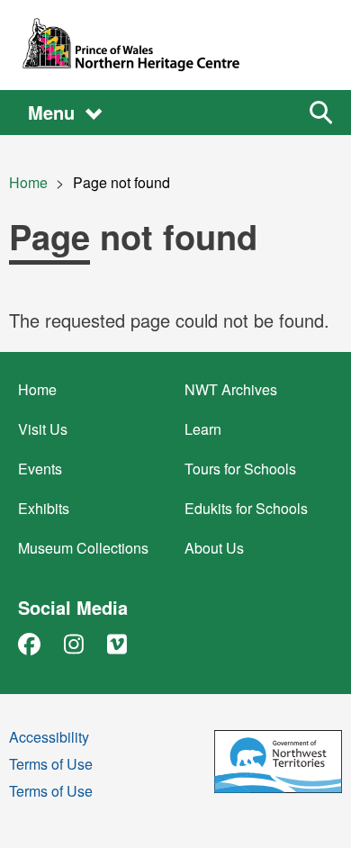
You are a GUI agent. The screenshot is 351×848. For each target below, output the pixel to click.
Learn (202, 429)
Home (28, 182)
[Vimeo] (117, 643)
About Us (214, 547)
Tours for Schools (240, 468)
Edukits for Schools (246, 508)
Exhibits (43, 508)
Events (40, 468)
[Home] (175, 45)
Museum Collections (83, 547)
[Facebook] (29, 643)
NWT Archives (230, 389)
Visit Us (43, 429)
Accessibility (49, 738)
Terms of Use (51, 765)
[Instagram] (74, 643)
